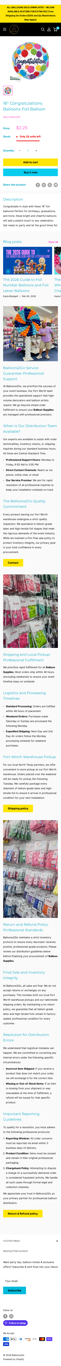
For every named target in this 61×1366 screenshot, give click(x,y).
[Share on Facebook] (38, 184)
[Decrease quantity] (19, 150)
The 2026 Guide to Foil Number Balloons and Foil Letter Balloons (25, 285)
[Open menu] (4, 29)
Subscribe (14, 1290)
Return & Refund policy (23, 1213)
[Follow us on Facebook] (5, 1316)
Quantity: (8, 150)
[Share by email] (55, 184)
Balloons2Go (11, 117)
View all (53, 242)
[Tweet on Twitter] (50, 184)
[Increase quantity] (36, 150)
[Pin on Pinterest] (44, 184)
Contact (13, 562)
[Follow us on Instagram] (11, 1316)
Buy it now (30, 172)
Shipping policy (18, 808)
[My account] (49, 29)
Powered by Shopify (13, 1359)
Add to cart (30, 162)
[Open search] (43, 29)
